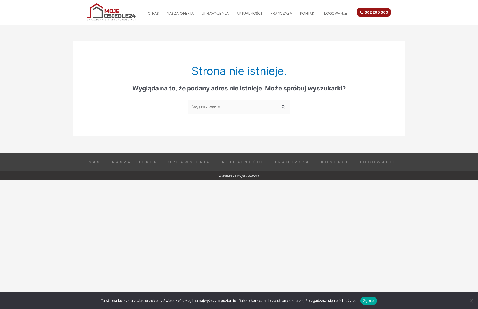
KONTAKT (308, 13)
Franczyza (281, 13)
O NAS (153, 13)
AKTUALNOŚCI (250, 13)
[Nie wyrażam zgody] (471, 300)
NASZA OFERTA (180, 13)
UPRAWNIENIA (215, 13)
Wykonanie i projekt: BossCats (239, 176)
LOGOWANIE (335, 13)
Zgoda (368, 300)
